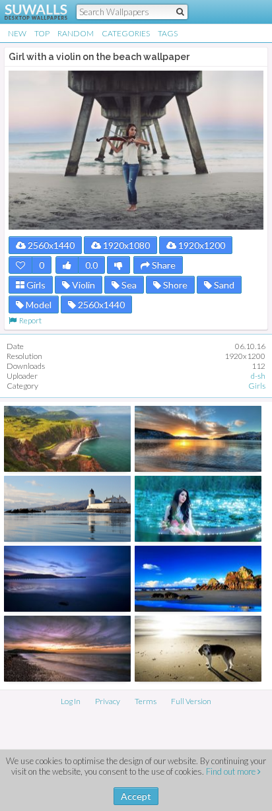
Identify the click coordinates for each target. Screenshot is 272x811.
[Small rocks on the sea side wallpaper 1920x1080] (67, 649)
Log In (71, 701)
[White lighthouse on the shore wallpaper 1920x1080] (67, 509)
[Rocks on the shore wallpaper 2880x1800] (198, 579)
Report (29, 320)
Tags (168, 33)
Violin (82, 284)
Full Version (191, 701)
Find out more (231, 771)
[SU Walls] (28, 12)
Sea (128, 284)
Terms (145, 701)
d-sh (258, 376)
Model (37, 304)
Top (42, 33)
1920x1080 (125, 245)
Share (163, 265)
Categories (126, 33)
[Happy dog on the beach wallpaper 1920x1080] (198, 649)
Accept (136, 796)
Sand (223, 284)
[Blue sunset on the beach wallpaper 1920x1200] (67, 579)
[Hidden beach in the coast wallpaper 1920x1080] (67, 439)
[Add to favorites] (20, 265)
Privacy (107, 701)
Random (75, 33)
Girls (35, 284)
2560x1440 (50, 245)
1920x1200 (200, 245)
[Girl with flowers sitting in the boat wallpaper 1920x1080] (198, 509)
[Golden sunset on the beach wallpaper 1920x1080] (198, 439)
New (17, 33)
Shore (174, 284)
